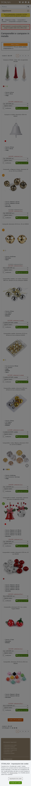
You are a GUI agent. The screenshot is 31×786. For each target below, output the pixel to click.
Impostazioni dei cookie (15, 778)
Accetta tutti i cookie (15, 782)
